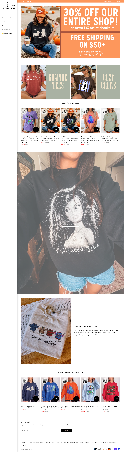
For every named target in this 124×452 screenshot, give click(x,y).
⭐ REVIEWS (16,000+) (7, 33)
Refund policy (112, 442)
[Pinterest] (25, 446)
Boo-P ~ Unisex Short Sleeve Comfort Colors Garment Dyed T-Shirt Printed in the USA (50, 138)
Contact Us (23, 442)
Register (110, 1)
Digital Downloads (6, 29)
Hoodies (4, 21)
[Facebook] (21, 446)
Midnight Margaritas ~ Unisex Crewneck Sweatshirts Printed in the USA (90, 408)
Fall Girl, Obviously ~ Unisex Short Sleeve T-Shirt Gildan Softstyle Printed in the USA (109, 138)
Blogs (57, 442)
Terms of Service (103, 442)
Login (105, 1)
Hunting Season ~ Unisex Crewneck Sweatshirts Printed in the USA (110, 408)
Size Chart (63, 442)
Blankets (4, 25)
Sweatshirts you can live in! (70, 373)
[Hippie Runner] (8, 5)
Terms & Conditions (84, 442)
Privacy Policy (94, 442)
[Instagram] (23, 446)
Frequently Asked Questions (47, 442)
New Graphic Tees (70, 103)
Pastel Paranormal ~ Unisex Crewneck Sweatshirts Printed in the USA (50, 408)
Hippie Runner (28, 449)
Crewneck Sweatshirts (7, 18)
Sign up (66, 430)
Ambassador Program (72, 442)
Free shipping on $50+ (26, 1)
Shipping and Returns (33, 442)
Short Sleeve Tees (6, 14)
